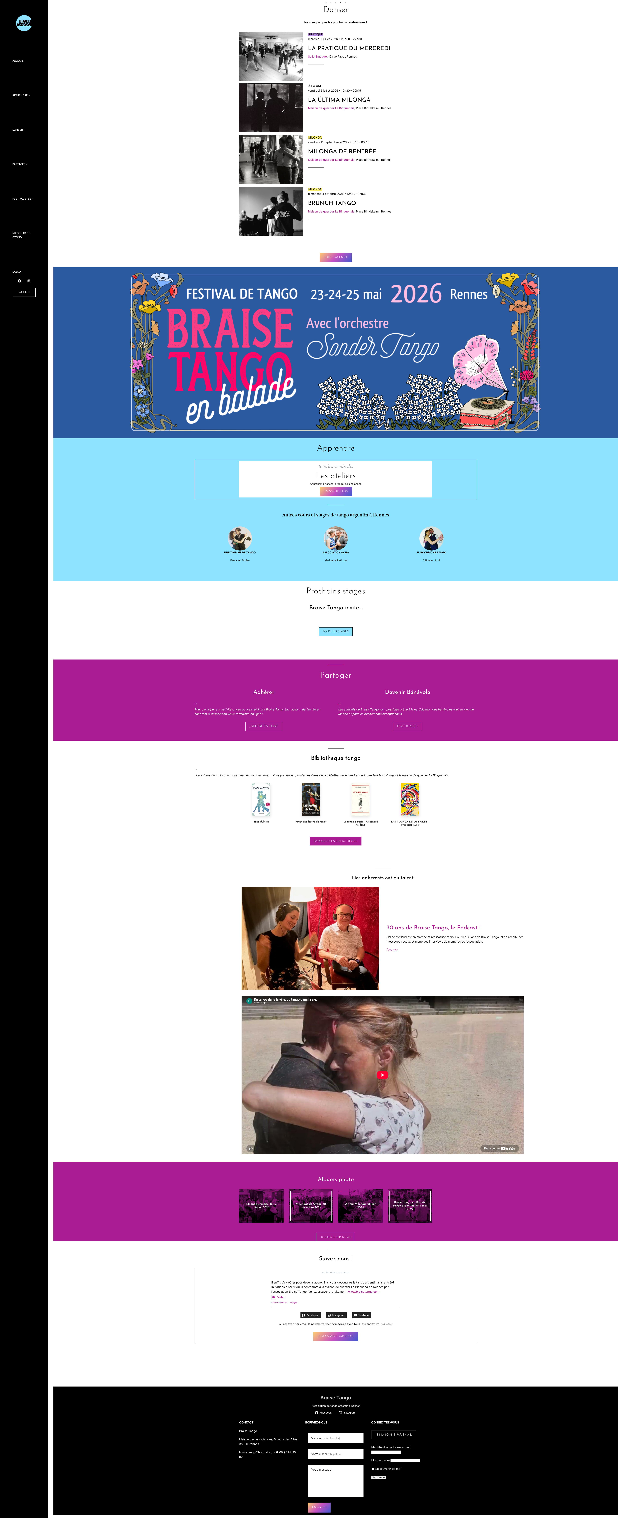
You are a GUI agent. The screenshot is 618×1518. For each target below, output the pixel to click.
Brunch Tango (332, 203)
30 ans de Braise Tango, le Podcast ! (433, 928)
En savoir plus (336, 491)
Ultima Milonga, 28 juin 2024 (360, 1206)
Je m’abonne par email (336, 1336)
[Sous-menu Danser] (24, 130)
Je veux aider (407, 726)
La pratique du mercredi (349, 49)
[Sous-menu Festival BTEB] (32, 199)
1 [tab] (326, 2)
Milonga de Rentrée (342, 152)
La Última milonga (339, 100)
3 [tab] (335, 2)
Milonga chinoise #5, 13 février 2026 (261, 1206)
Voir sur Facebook (279, 1302)
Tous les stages (336, 631)
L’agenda (24, 292)
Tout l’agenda (335, 257)
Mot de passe (380, 1460)
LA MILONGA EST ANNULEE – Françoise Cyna (410, 823)
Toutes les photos (336, 1237)
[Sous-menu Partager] (27, 164)
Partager (293, 1302)
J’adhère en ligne (263, 726)
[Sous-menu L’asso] (22, 272)
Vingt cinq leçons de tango (311, 822)
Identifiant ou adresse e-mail (390, 1447)
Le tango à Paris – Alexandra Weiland (360, 823)
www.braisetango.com (363, 1291)
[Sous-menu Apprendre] (29, 95)
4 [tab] (340, 2)
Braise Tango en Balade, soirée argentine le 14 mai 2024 (410, 1206)
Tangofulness (261, 822)
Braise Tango (335, 1398)
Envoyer (319, 1507)
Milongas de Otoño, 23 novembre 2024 (311, 1206)
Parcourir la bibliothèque (336, 841)
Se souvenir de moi (388, 1468)
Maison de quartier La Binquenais (331, 108)
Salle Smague (317, 56)
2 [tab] (330, 2)
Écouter (392, 950)
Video (281, 1297)
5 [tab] (345, 2)
